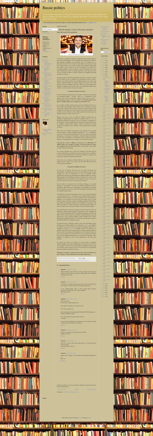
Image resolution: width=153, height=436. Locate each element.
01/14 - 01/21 (107, 276)
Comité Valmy (105, 31)
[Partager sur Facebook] (83, 258)
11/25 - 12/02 (107, 118)
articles (45, 59)
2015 (104, 288)
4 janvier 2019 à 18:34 (71, 282)
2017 (104, 283)
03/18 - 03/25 (107, 244)
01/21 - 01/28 (107, 272)
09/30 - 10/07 (107, 146)
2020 (104, 71)
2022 (104, 67)
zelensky (87, 260)
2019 (104, 73)
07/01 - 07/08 (107, 192)
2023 (104, 65)
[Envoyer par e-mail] (79, 258)
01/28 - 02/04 (107, 269)
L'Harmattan (45, 51)
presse (84, 96)
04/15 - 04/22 (107, 230)
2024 (104, 63)
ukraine (83, 260)
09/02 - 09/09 (107, 160)
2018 (104, 76)
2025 (104, 60)
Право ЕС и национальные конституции (47, 105)
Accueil (76, 389)
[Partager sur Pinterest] (85, 258)
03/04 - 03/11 (107, 251)
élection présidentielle (66, 260)
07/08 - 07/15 (107, 188)
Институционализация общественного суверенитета (48, 88)
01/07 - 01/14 (107, 279)
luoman (80, 417)
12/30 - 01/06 (107, 78)
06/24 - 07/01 (107, 195)
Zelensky (86, 225)
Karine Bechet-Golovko (47, 130)
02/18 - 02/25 (107, 258)
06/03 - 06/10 (107, 206)
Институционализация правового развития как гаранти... (48, 81)
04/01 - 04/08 (107, 237)
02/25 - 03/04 (107, 255)
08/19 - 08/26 (107, 167)
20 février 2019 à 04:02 (71, 330)
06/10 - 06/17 (107, 202)
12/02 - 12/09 (107, 114)
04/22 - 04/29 (107, 227)
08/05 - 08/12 (107, 174)
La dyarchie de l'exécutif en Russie (47, 114)
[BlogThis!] (80, 258)
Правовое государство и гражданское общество (47, 100)
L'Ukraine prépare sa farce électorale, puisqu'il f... (107, 83)
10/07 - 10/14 (107, 142)
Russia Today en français (106, 40)
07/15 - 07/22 (107, 185)
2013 (104, 292)
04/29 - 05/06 (107, 223)
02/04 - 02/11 (107, 265)
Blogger (89, 417)
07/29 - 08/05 (107, 178)
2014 (104, 290)
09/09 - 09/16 (107, 156)
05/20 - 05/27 (107, 213)
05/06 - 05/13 (107, 220)
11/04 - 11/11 (107, 128)
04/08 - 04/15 (107, 234)
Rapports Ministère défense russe (106, 36)
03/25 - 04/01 (107, 241)
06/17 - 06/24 (107, 199)
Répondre (63, 277)
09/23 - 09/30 (107, 149)
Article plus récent (61, 389)
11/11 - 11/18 (107, 125)
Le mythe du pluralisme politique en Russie (47, 69)
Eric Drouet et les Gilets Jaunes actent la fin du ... (107, 91)
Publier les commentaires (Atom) (71, 392)
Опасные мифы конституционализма (48, 110)
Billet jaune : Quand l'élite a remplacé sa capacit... (107, 98)
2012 (104, 294)
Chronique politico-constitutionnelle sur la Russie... (47, 63)
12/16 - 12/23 (107, 107)
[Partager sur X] (82, 258)
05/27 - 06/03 (107, 209)
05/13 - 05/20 (107, 216)
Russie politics (54, 7)
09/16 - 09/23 (107, 153)
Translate (48, 33)
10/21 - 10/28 (107, 135)
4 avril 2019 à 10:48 (70, 353)
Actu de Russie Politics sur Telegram (105, 28)
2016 (104, 286)
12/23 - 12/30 (107, 104)
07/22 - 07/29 (107, 181)
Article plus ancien (91, 389)
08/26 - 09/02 (107, 164)
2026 (104, 58)
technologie (73, 228)
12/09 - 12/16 (107, 111)
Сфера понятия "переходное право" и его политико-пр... (47, 94)
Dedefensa (104, 33)
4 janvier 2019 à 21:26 (71, 299)
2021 (104, 69)
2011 (104, 296)
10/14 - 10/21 (107, 139)
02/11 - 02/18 (107, 262)
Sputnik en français (104, 43)
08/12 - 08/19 (107, 171)
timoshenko (79, 260)
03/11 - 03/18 (107, 248)
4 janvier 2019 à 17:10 (71, 269)
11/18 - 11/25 (107, 121)
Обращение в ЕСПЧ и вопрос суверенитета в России (48, 75)
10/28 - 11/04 (107, 132)
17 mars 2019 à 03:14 (71, 341)
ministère (87, 132)
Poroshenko (74, 260)
